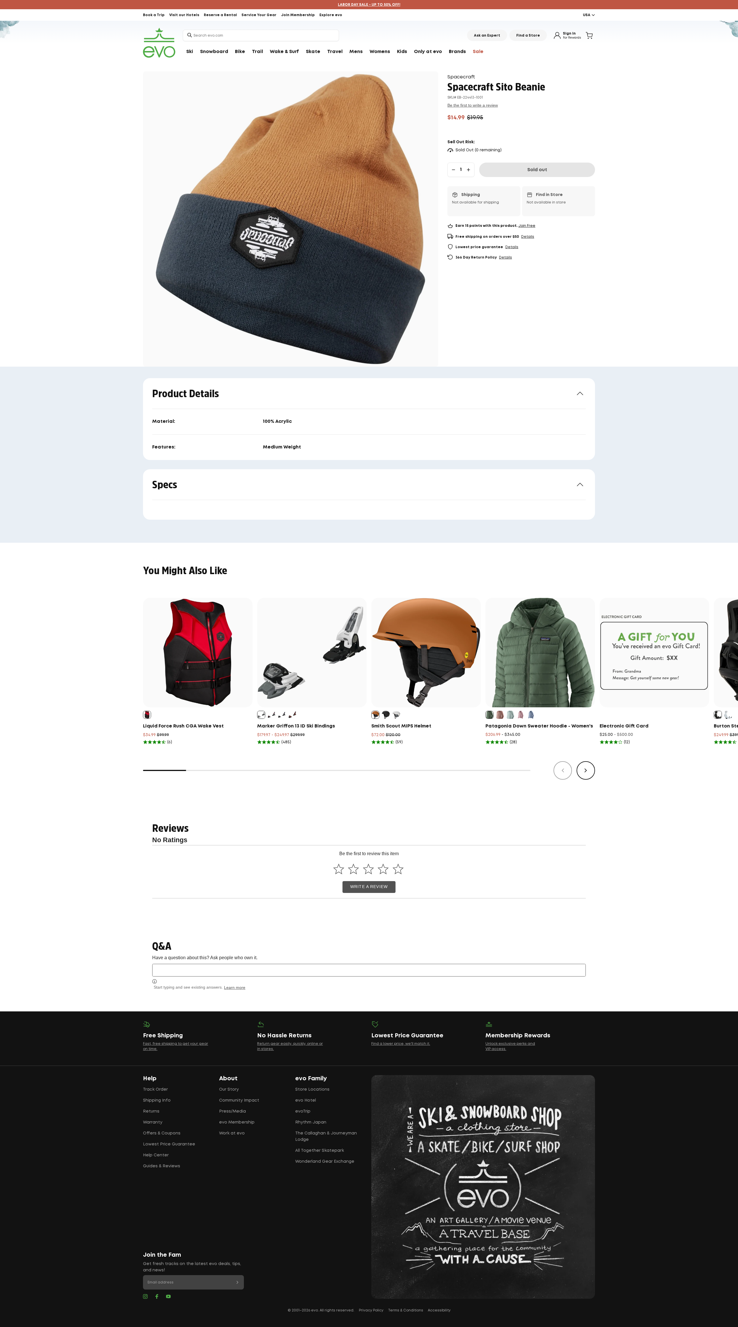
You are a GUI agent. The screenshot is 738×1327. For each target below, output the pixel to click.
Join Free (526, 225)
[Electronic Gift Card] (654, 652)
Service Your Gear (259, 15)
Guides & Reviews (161, 1166)
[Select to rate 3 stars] (368, 869)
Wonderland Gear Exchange (324, 1161)
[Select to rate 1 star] (338, 869)
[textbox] (369, 970)
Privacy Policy (371, 1310)
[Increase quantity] (468, 169)
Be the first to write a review (472, 105)
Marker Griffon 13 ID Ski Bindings (296, 726)
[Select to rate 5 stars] (398, 869)
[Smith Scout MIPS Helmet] (426, 652)
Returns (151, 1111)
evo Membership (237, 1122)
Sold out (537, 170)
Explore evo (330, 15)
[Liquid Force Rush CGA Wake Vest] (198, 652)
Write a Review (369, 887)
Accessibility (439, 1310)
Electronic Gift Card (624, 726)
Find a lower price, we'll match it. (400, 1043)
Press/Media (232, 1111)
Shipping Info (157, 1100)
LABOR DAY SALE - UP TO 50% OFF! (369, 4)
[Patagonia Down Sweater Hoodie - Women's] (540, 652)
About (228, 1078)
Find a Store (528, 35)
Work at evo (232, 1133)
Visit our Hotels (184, 15)
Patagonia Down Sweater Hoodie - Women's (539, 726)
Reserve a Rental (220, 15)
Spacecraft (461, 77)
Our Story (229, 1089)
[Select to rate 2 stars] (353, 869)
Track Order (155, 1089)
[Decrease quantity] (453, 169)
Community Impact (239, 1100)
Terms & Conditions (405, 1310)
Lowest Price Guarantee (169, 1144)
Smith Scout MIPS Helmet (401, 726)
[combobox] (261, 35)
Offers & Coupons (161, 1133)
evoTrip (302, 1111)
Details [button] (527, 236)
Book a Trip (154, 15)
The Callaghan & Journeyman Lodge (326, 1136)
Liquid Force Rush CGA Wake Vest (183, 726)
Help (150, 1078)
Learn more (234, 987)
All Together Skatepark (319, 1150)
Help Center (156, 1155)
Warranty (152, 1122)
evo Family (311, 1078)
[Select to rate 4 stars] (383, 869)
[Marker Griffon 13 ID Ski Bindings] (312, 652)
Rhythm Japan (310, 1122)
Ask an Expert (487, 35)
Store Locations (312, 1089)
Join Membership (298, 15)
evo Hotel (305, 1100)
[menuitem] (190, 52)
